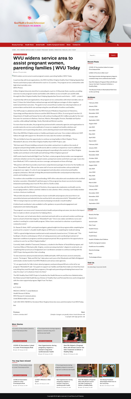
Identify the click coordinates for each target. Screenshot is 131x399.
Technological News (95, 257)
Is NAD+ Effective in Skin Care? (98, 73)
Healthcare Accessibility (96, 246)
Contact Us (76, 45)
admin (16, 72)
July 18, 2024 (23, 72)
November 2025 (94, 113)
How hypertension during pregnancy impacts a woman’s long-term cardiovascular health (103, 77)
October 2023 (93, 200)
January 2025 (93, 148)
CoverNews (71, 396)
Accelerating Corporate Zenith (97, 267)
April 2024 (92, 179)
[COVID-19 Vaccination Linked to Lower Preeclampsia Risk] (24, 335)
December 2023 (94, 193)
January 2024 (93, 189)
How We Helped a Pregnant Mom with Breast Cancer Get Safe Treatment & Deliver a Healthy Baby (103, 84)
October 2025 (93, 116)
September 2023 (94, 203)
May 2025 (92, 134)
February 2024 (93, 186)
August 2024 (93, 165)
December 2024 (94, 151)
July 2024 (92, 168)
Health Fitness (93, 228)
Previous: (20, 313)
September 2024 (94, 162)
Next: (67, 314)
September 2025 (94, 120)
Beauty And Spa (17, 45)
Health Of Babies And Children (98, 239)
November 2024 (94, 155)
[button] (118, 44)
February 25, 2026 (49, 354)
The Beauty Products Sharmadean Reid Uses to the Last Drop (103, 91)
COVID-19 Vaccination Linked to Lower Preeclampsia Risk (101, 68)
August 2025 (93, 123)
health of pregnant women (56, 45)
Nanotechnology (94, 250)
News (68, 45)
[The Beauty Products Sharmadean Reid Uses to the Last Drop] (109, 370)
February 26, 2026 (23, 349)
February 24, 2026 (74, 354)
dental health (40, 45)
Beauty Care (93, 218)
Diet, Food (92, 225)
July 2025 (92, 127)
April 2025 (92, 137)
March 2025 (92, 141)
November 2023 (94, 196)
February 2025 (93, 144)
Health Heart (93, 232)
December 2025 (94, 110)
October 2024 (93, 158)
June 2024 (92, 172)
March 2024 (92, 182)
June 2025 (92, 130)
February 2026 (93, 103)
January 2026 (93, 106)
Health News (29, 45)
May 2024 (92, 175)
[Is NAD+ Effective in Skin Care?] (44, 370)
